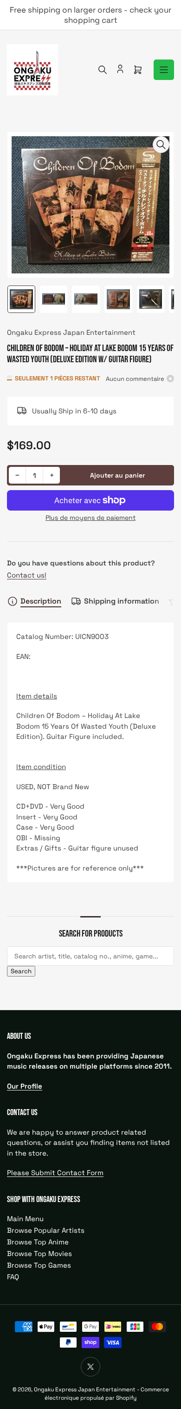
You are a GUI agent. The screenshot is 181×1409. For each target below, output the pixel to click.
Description (40, 601)
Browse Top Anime (38, 1241)
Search (21, 971)
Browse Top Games (39, 1265)
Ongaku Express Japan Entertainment (71, 332)
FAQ (13, 1276)
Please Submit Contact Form (55, 1172)
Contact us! (26, 575)
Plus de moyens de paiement (90, 517)
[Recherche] (102, 70)
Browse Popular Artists (45, 1230)
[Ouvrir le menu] (164, 70)
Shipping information (121, 601)
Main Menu (25, 1218)
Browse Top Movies (39, 1253)
